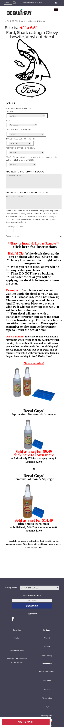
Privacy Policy (47, 698)
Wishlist (47, 638)
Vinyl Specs (47, 680)
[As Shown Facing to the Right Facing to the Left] (20, 143)
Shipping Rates (46, 716)
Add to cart (26, 722)
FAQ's (47, 707)
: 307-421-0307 (18, 663)
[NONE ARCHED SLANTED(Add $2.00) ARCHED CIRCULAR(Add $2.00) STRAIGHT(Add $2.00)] (26, 134)
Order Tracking (46, 656)
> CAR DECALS (12, 21)
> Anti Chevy (39, 21)
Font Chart (47, 689)
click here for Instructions (35, 247)
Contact (17, 638)
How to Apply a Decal (46, 671)
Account (47, 647)
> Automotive (26, 21)
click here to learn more (33, 455)
